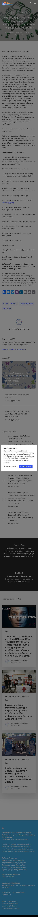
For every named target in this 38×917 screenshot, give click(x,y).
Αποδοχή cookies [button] (25, 466)
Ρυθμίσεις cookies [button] (10, 466)
